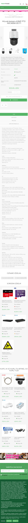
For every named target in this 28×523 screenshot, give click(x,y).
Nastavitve (3, 520)
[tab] (14, 114)
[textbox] (12, 7)
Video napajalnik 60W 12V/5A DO (19, 438)
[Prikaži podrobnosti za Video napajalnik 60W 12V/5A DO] (20, 430)
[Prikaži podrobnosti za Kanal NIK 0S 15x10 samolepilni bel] (8, 430)
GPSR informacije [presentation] (14, 123)
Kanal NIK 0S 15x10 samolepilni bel (6, 438)
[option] (10, 51)
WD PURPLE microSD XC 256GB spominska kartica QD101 (20, 302)
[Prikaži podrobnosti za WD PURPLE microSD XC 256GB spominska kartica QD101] (20, 293)
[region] (14, 501)
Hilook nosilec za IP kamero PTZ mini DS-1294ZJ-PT (6, 414)
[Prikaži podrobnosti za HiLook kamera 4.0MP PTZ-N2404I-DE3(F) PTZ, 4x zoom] (20, 381)
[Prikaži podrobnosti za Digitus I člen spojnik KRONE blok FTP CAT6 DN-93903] (20, 405)
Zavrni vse (9, 520)
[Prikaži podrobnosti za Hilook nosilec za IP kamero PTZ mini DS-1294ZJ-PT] (8, 405)
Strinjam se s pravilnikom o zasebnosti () (14, 475)
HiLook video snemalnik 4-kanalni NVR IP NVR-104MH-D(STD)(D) (7, 329)
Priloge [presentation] (14, 120)
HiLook (16, 69)
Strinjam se (15, 520)
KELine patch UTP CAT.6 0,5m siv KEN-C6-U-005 (7, 388)
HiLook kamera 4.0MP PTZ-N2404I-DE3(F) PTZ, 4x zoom (19, 389)
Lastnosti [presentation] (14, 117)
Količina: (10, 92)
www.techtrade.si (15, 516)
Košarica (26, 4)
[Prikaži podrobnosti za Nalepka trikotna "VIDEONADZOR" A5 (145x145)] (8, 345)
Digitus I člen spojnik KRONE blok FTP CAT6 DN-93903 (19, 414)
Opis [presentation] (14, 114)
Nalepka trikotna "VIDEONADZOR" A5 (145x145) (6, 354)
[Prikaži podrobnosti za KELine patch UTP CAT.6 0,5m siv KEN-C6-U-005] (8, 381)
